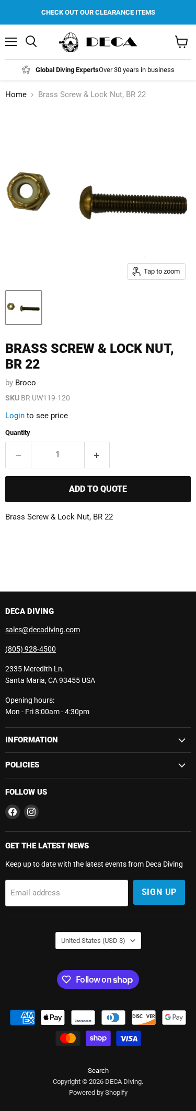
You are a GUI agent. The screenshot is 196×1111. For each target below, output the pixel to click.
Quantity (17, 432)
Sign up (159, 892)
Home (16, 94)
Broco (25, 382)
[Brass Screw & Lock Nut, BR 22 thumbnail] (23, 307)
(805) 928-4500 (30, 649)
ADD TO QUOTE (98, 489)
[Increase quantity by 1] (97, 455)
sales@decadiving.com (42, 629)
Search (98, 1070)
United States (93, 940)
